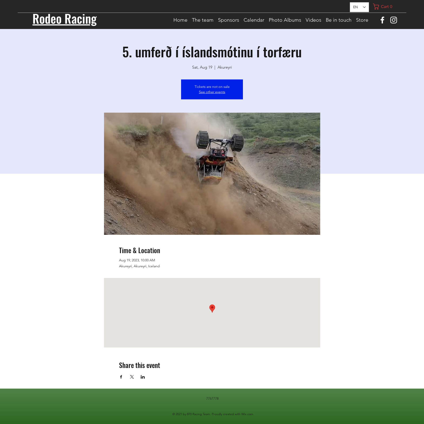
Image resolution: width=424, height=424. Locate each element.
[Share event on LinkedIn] (143, 377)
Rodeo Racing (64, 18)
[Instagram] (393, 20)
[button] (384, 7)
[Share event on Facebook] (121, 377)
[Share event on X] (132, 377)
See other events (212, 92)
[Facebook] (382, 20)
